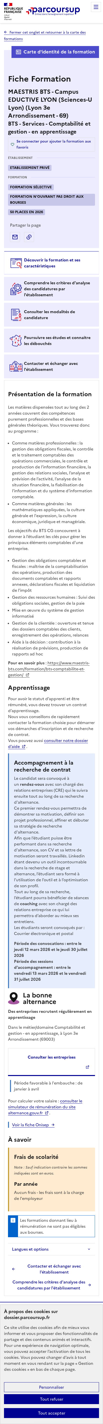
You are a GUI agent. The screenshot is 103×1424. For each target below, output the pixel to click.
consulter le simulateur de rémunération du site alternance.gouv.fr (45, 1107)
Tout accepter (51, 1413)
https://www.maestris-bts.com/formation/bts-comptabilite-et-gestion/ (49, 669)
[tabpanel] (51, 838)
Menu (96, 7)
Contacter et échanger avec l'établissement (54, 1269)
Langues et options (30, 1249)
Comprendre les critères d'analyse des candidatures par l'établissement (48, 1285)
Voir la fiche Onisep (30, 1125)
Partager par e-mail (15, 237)
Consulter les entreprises (52, 1057)
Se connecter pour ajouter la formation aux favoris (53, 144)
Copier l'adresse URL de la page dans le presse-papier (29, 237)
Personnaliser (51, 1387)
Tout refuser (51, 1399)
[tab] (51, 263)
